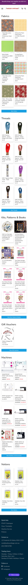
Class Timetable (6, 526)
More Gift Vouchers (14, 350)
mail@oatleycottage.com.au (10, 543)
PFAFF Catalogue (7, 523)
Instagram (6, 569)
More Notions (14, 510)
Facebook (6, 566)
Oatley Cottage (19, 578)
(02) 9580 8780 (6, 546)
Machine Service (6, 529)
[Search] (25, 8)
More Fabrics (14, 111)
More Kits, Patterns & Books (14, 317)
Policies (3, 532)
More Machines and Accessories (14, 455)
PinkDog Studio (17, 580)
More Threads (14, 210)
